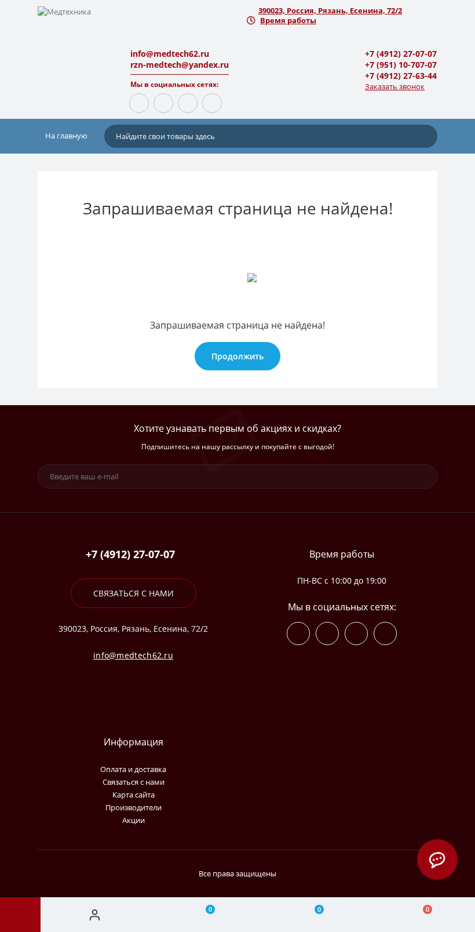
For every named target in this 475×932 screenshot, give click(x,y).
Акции (133, 820)
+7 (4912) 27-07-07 (401, 53)
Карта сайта (133, 794)
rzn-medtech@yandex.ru (179, 64)
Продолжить (237, 356)
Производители (133, 807)
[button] (341, 11)
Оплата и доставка (133, 769)
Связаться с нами (133, 593)
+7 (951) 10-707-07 (401, 64)
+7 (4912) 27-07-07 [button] (130, 554)
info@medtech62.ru (169, 53)
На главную (65, 135)
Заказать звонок (395, 86)
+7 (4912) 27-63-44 (401, 75)
